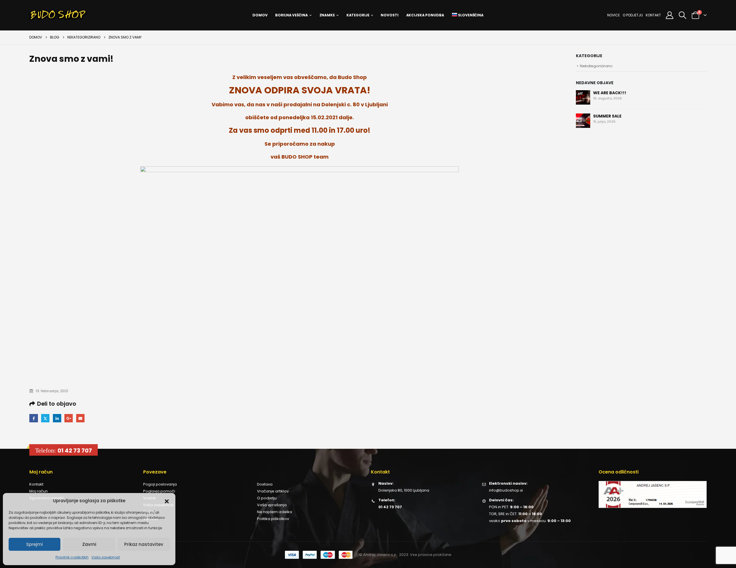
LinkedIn (57, 418)
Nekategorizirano (596, 66)
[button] (167, 501)
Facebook (33, 418)
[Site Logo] (58, 15)
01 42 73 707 (74, 450)
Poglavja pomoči (159, 491)
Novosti (389, 15)
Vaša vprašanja (272, 505)
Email (80, 418)
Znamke (327, 15)
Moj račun (38, 491)
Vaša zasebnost (105, 557)
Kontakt (653, 15)
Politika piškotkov (273, 518)
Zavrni (89, 544)
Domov (259, 15)
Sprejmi (34, 544)
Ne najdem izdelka (274, 512)
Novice (613, 15)
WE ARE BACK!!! (609, 93)
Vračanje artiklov (273, 491)
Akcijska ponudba (425, 15)
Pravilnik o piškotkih (72, 557)
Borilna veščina (291, 15)
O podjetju (633, 15)
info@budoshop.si (506, 490)
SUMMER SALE (607, 116)
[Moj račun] (669, 15)
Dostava (265, 484)
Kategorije (357, 15)
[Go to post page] (583, 97)
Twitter (45, 418)
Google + (68, 418)
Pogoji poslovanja (160, 484)
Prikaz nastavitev (143, 544)
